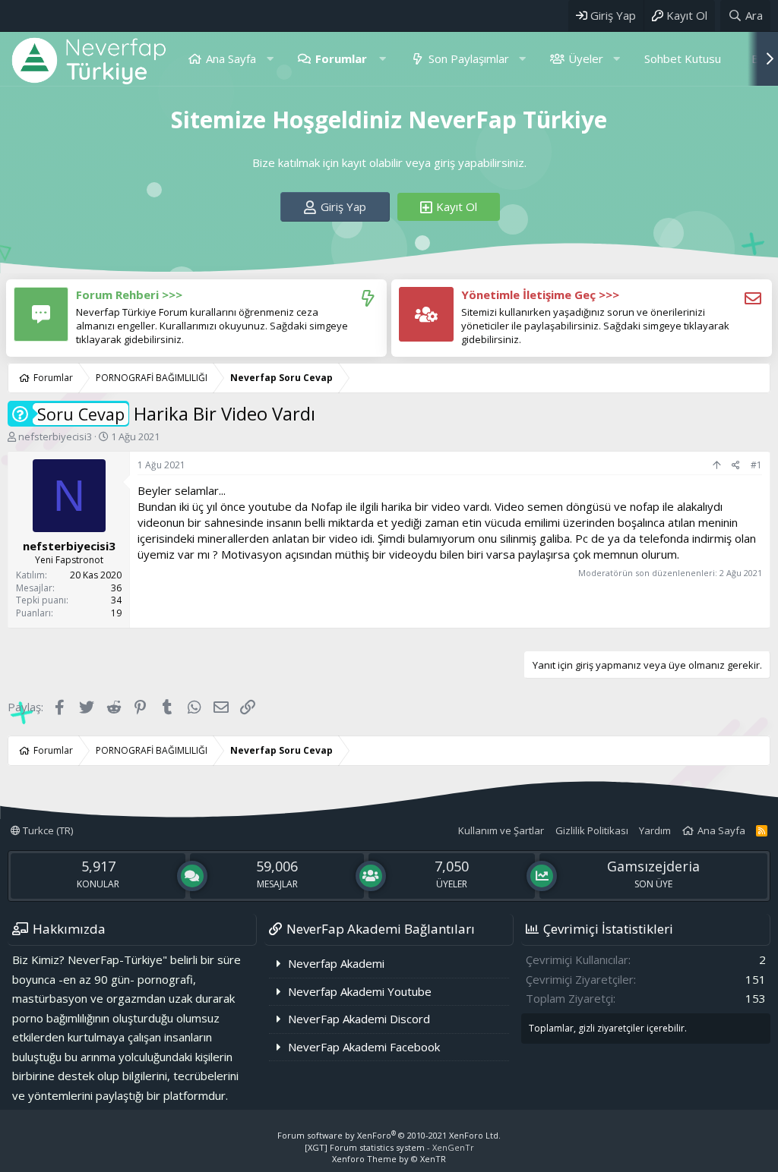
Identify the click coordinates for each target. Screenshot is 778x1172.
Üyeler (585, 58)
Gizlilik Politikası (591, 830)
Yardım (655, 830)
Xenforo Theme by (389, 1158)
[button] (270, 59)
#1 (756, 464)
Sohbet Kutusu (682, 58)
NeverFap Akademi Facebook (364, 1046)
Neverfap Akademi (336, 963)
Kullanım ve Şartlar (501, 830)
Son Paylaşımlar (469, 58)
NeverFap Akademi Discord (359, 1018)
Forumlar (341, 58)
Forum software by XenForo (389, 1135)
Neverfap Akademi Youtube (360, 991)
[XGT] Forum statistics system (389, 1147)
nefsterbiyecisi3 (55, 436)
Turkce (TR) (47, 830)
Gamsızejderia (653, 866)
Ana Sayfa (231, 58)
